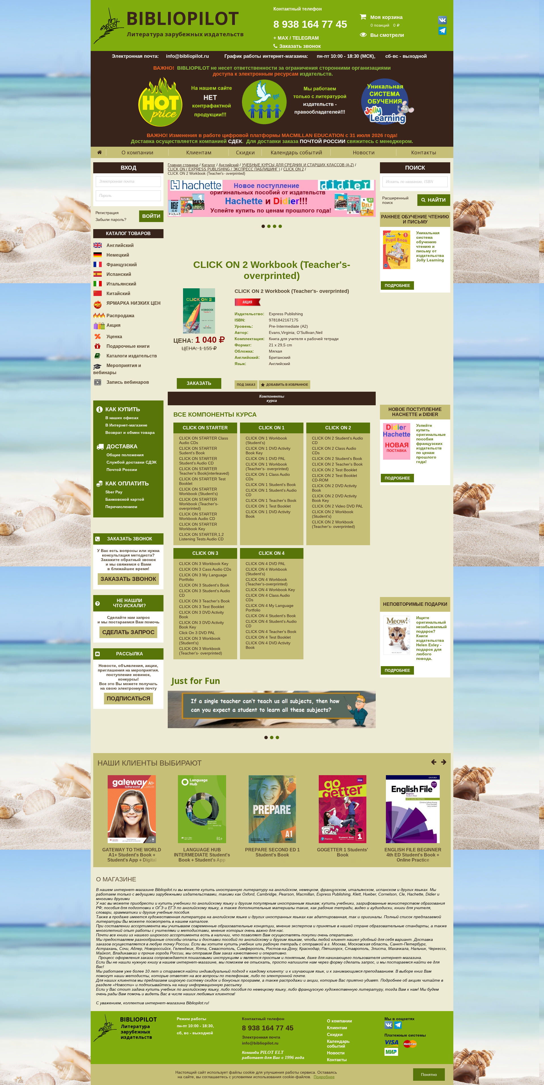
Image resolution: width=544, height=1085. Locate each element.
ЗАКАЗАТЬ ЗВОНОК (128, 579)
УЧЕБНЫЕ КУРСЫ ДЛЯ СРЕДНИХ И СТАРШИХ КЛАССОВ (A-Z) (298, 165)
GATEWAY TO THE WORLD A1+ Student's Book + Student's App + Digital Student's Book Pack (131, 857)
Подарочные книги (127, 346)
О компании (137, 152)
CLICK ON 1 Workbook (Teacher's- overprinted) (267, 466)
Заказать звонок (299, 46)
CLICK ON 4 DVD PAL (265, 563)
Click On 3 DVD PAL (197, 632)
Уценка (113, 336)
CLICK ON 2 (293, 169)
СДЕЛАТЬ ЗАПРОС (128, 632)
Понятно (429, 1074)
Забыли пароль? (110, 219)
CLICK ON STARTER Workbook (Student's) (198, 491)
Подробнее (324, 1077)
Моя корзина (386, 17)
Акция (112, 325)
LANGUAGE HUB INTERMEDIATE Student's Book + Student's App (202, 854)
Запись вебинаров (127, 382)
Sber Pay (113, 492)
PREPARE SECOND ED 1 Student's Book (272, 852)
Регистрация (107, 212)
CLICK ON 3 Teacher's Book (204, 601)
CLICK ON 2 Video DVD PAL (337, 506)
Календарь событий (296, 152)
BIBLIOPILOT (182, 18)
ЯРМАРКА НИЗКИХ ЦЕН (133, 303)
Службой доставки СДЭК (132, 462)
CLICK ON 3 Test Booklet (201, 606)
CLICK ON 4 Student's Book (271, 615)
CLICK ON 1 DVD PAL (265, 458)
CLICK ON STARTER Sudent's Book (198, 450)
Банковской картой (124, 499)
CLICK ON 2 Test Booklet (334, 470)
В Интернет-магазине (126, 425)
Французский (121, 264)
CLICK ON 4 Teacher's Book (271, 631)
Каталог (208, 165)
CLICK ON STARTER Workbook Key (198, 526)
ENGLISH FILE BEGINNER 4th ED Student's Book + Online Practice (412, 854)
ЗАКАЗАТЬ (199, 383)
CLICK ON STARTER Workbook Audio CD (198, 516)
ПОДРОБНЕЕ (397, 285)
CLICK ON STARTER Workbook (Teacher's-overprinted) (198, 504)
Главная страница (183, 165)
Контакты (423, 152)
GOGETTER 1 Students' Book (342, 852)
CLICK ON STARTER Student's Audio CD (198, 460)
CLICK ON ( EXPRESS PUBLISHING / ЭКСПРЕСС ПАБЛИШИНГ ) (224, 169)
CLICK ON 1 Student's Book (271, 484)
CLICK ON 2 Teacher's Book (337, 464)
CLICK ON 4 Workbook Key (270, 589)
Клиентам (198, 152)
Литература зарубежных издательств (185, 34)
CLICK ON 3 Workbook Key (203, 563)
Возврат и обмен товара (130, 432)
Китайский (117, 293)
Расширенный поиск (395, 200)
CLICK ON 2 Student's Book (337, 458)
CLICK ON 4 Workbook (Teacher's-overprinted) (267, 581)
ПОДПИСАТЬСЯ (128, 698)
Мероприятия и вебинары (117, 369)
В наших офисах (122, 417)
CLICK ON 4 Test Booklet (268, 637)
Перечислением (121, 506)
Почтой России (122, 469)
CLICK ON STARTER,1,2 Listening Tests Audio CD (201, 536)
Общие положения (125, 455)
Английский (119, 245)
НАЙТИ (436, 200)
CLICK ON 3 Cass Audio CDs (205, 569)
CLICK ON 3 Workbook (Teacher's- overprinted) (200, 650)
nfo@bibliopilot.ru (261, 1043)
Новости (364, 152)
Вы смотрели (386, 35)
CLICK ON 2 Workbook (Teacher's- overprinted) (292, 291)
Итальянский (120, 284)
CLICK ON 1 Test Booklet (268, 506)
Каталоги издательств (131, 355)
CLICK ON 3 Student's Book (204, 585)
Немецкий (117, 255)
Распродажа (119, 315)
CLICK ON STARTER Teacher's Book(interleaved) (204, 471)
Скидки (245, 152)
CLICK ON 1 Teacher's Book (271, 500)
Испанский (118, 274)
